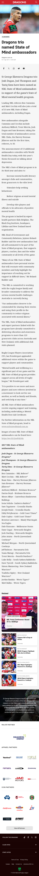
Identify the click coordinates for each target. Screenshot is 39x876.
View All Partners (19, 828)
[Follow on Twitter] (32, 837)
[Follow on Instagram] (36, 837)
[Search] (36, 2)
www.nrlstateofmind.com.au (15, 426)
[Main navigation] (3, 2)
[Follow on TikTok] (24, 837)
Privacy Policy (24, 859)
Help (13, 864)
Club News (5, 37)
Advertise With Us (28, 864)
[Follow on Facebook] (28, 837)
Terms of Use (15, 859)
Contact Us (19, 864)
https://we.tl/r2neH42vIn (13, 438)
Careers (8, 864)
